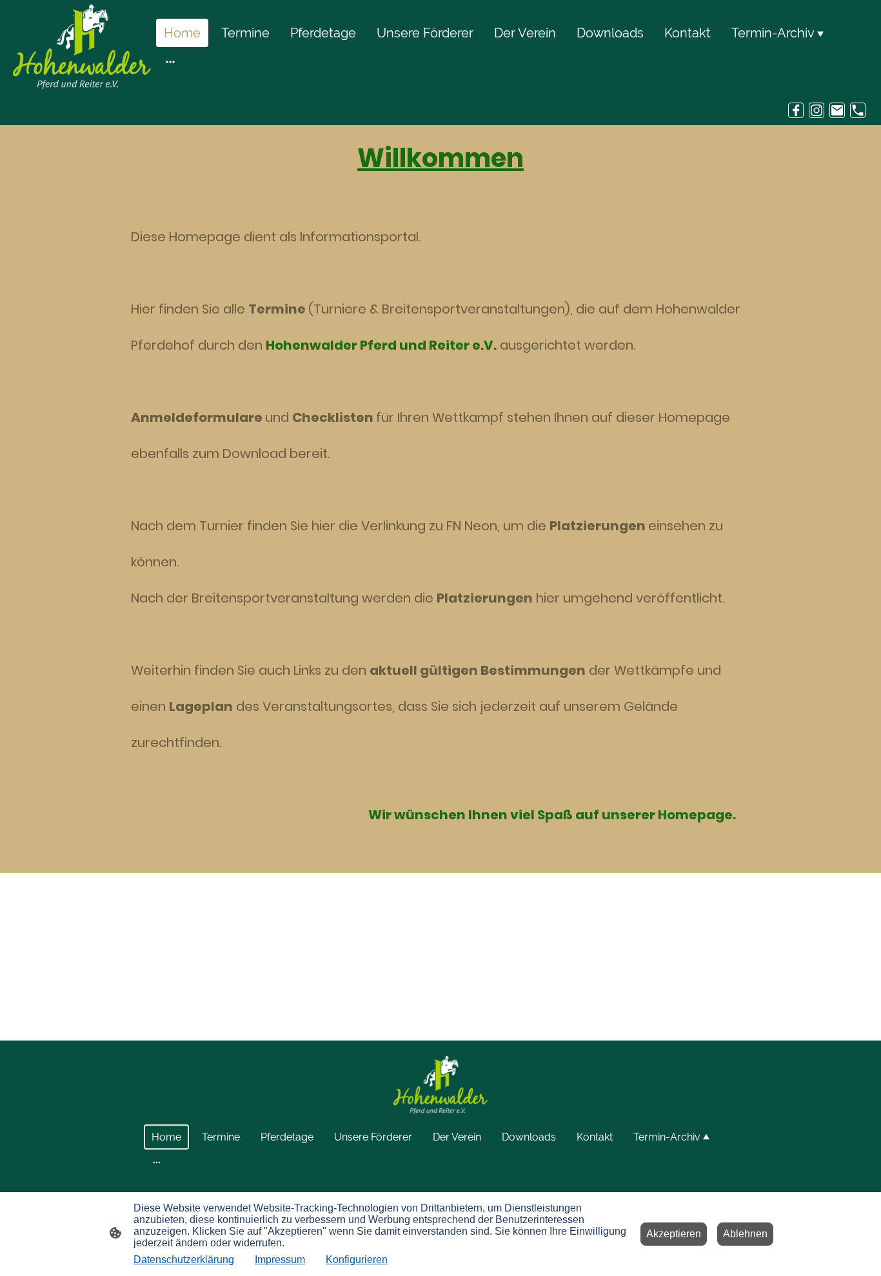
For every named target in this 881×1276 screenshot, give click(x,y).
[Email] (837, 110)
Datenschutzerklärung (184, 1259)
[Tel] (858, 110)
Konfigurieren (357, 1259)
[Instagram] (816, 110)
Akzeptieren (673, 1233)
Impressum (280, 1259)
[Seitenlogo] (82, 47)
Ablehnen (745, 1233)
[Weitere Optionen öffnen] (170, 61)
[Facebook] (796, 110)
